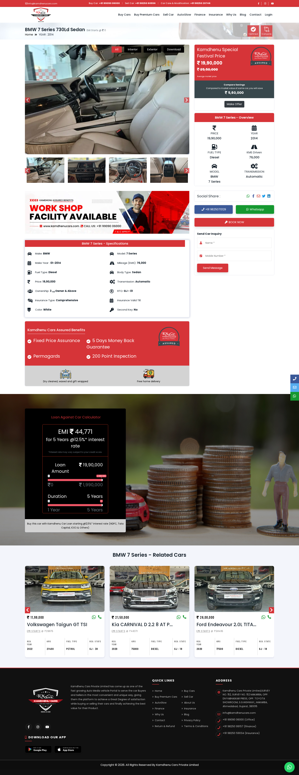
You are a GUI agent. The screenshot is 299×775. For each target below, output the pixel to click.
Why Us (231, 15)
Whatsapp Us (294, 396)
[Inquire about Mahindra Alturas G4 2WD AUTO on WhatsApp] (263, 617)
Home (29, 35)
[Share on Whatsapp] (248, 196)
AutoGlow (184, 15)
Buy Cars (124, 15)
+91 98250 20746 (200, 3)
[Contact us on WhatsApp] (289, 767)
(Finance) (239, 726)
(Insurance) (241, 733)
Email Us (294, 387)
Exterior (152, 49)
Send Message (213, 268)
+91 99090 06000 (109, 3)
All (116, 49)
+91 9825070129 (215, 209)
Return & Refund (164, 726)
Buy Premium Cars (147, 15)
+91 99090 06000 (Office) (239, 719)
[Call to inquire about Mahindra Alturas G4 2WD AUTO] (269, 617)
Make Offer (234, 104)
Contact (255, 15)
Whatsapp (256, 209)
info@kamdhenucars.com (42, 3)
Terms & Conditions (195, 726)
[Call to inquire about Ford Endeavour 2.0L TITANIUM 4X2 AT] (184, 617)
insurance (216, 15)
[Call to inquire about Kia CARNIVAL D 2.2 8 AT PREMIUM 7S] (100, 617)
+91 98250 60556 (145, 3)
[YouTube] (272, 3)
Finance (199, 15)
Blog (243, 15)
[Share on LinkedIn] (268, 196)
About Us (189, 702)
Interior (133, 49)
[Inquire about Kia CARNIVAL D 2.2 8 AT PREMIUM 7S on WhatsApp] (94, 617)
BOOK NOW (236, 222)
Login (268, 15)
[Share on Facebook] (253, 196)
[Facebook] (259, 3)
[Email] (258, 196)
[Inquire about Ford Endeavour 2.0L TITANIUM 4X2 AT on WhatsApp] (178, 617)
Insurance (189, 708)
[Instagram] (265, 3)
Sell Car (168, 15)
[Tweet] (263, 196)
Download (174, 49)
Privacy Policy (191, 720)
